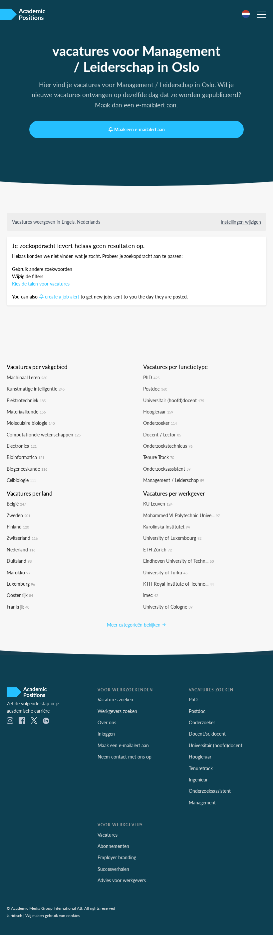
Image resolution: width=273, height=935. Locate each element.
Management (202, 802)
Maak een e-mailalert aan (139, 129)
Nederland (21, 549)
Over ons (107, 722)
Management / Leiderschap (173, 480)
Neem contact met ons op (124, 756)
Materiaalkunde (26, 411)
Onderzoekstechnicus (167, 445)
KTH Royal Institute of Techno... (178, 583)
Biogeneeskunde (27, 468)
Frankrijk (18, 606)
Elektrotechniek (26, 400)
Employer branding (117, 857)
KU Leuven (157, 503)
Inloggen (106, 733)
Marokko (18, 572)
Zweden (18, 515)
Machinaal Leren (27, 377)
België (16, 503)
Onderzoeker (160, 422)
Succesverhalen (113, 869)
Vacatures (108, 834)
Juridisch (14, 915)
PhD (151, 377)
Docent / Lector (162, 434)
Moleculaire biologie (31, 422)
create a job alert (62, 296)
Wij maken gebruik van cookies (52, 915)
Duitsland (19, 560)
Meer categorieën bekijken (134, 624)
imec (150, 595)
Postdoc (155, 388)
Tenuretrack (201, 768)
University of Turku (165, 572)
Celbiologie (21, 480)
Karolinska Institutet (166, 526)
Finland (18, 526)
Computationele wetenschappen (44, 434)
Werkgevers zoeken (117, 711)
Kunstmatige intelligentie (36, 388)
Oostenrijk (20, 595)
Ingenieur (198, 779)
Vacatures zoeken (115, 699)
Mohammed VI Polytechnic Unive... (181, 515)
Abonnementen (113, 846)
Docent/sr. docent (207, 733)
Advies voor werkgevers (122, 880)
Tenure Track (158, 457)
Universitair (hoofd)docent (173, 400)
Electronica (22, 445)
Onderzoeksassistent (166, 468)
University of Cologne (167, 606)
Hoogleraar (158, 411)
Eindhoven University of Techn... (178, 560)
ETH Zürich (157, 549)
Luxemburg (21, 583)
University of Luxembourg (172, 537)
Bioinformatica (25, 457)
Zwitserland (22, 537)
